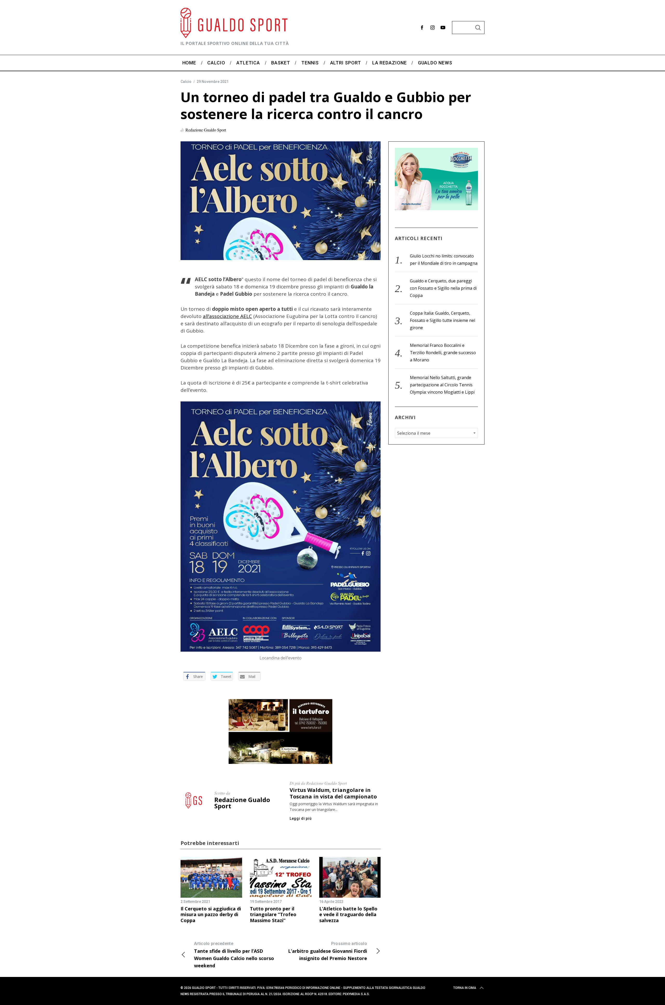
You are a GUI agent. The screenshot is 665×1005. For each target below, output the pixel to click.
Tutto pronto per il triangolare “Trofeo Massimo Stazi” (273, 914)
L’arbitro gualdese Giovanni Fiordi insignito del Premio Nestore (327, 951)
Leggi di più (300, 818)
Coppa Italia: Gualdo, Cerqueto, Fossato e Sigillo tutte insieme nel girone (442, 320)
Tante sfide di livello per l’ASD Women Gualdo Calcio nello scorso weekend (234, 955)
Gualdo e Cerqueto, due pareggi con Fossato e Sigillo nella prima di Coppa (443, 288)
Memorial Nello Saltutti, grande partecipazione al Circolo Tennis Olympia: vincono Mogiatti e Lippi (442, 385)
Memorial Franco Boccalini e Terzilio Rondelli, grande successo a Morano (443, 352)
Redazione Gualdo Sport (205, 130)
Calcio (186, 82)
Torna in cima (464, 988)
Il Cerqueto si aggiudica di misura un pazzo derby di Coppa (211, 914)
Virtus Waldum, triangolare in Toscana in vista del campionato (333, 793)
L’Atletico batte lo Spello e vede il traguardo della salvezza (348, 914)
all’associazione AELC (227, 316)
